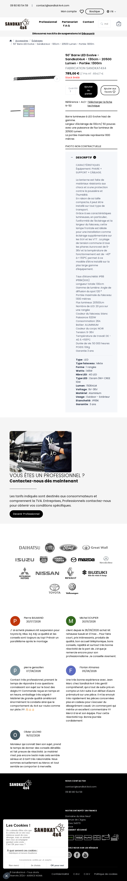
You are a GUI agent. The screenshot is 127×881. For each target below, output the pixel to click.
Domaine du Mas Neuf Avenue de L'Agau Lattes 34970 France (78, 821)
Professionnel (48, 22)
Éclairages (37, 40)
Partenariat (70, 22)
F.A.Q (66, 25)
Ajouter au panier (88, 90)
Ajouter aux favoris (110, 90)
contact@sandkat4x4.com (52, 5)
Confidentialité (60, 874)
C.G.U (76, 874)
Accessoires (21, 40)
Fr (111, 11)
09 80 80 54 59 (19, 5)
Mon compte (69, 11)
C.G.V (87, 874)
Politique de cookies (105, 874)
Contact (88, 22)
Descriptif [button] (84, 157)
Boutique (94, 11)
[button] (57, 79)
